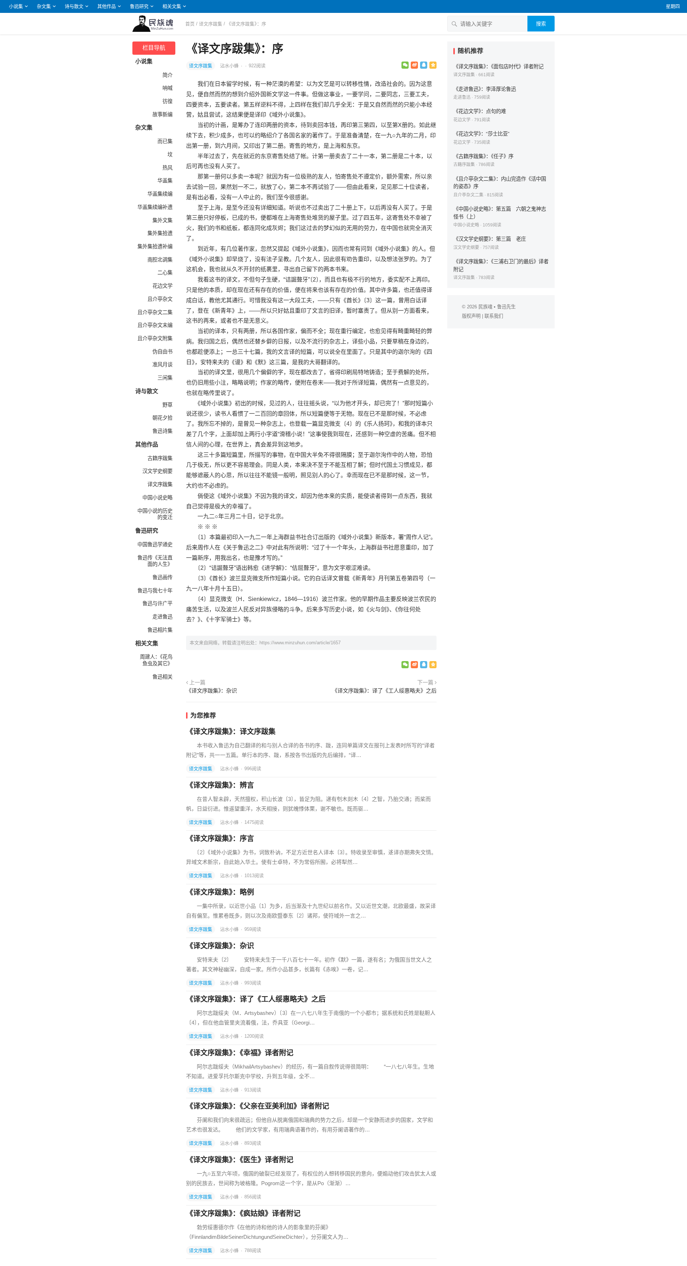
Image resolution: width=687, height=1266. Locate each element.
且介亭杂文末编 (154, 325)
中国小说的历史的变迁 (154, 514)
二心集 (164, 272)
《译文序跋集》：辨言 (220, 785)
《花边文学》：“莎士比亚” (481, 134)
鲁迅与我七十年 (154, 590)
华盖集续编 (159, 194)
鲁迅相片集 (159, 630)
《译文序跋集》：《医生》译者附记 (239, 1160)
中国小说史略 (157, 497)
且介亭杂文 (159, 299)
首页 (190, 23)
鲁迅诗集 (162, 431)
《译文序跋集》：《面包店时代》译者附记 (498, 66)
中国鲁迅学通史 (154, 544)
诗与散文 (74, 6)
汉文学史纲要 (157, 471)
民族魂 (485, 306)
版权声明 (471, 316)
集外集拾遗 (159, 233)
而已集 (164, 141)
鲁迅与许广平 (157, 603)
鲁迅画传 (162, 577)
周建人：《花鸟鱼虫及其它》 (156, 660)
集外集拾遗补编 (154, 246)
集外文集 (162, 220)
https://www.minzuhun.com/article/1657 (300, 642)
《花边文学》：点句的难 (479, 111)
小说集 (16, 6)
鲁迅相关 (162, 677)
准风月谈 (162, 364)
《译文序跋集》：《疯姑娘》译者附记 (243, 1213)
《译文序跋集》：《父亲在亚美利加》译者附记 (257, 1106)
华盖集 (164, 181)
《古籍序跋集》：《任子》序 (483, 156)
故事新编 (162, 114)
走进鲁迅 (162, 617)
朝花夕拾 (162, 418)
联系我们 (493, 316)
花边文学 (162, 286)
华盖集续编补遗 (154, 207)
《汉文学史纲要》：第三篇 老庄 (489, 239)
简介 (167, 75)
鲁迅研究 (139, 6)
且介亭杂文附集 (154, 338)
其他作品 (106, 6)
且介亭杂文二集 (154, 312)
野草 (167, 405)
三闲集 (164, 378)
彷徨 (167, 101)
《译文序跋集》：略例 (220, 892)
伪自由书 (162, 352)
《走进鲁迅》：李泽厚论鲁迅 (484, 89)
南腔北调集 (159, 260)
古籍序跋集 (159, 458)
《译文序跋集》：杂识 (211, 691)
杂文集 (44, 6)
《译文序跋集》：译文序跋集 (231, 731)
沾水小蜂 (230, 65)
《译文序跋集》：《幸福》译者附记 (239, 1053)
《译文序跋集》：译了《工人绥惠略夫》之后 (384, 691)
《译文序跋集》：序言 (220, 838)
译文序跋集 (210, 23)
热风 (167, 168)
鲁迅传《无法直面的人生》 (154, 561)
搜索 (541, 23)
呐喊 (167, 88)
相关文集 (171, 6)
